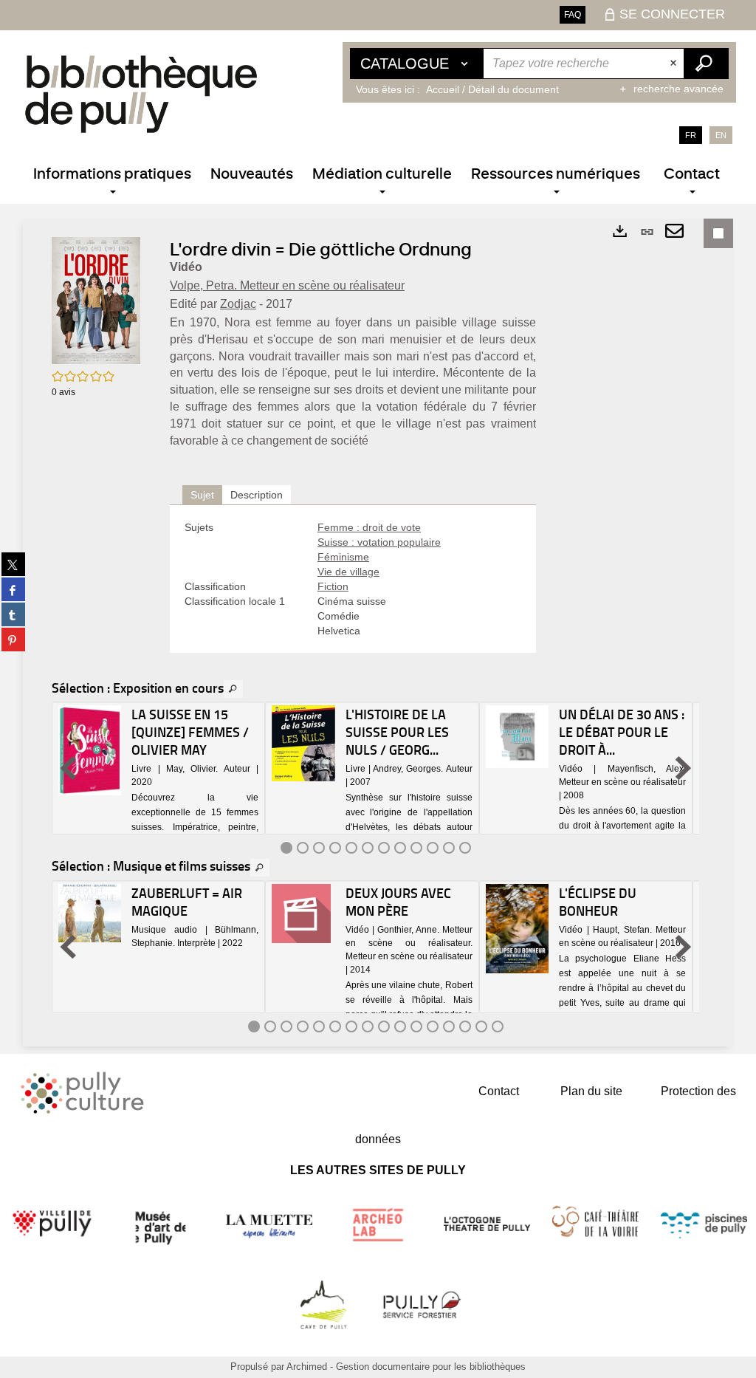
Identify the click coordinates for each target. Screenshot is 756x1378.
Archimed (306, 1366)
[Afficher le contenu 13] (449, 1026)
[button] (96, 300)
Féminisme (343, 557)
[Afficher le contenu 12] (465, 848)
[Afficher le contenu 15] (481, 1026)
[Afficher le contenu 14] (465, 1026)
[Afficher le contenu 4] (335, 848)
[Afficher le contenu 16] (498, 1026)
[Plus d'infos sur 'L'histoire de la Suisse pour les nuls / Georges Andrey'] (303, 743)
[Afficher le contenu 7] (384, 848)
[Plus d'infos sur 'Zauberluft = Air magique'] (89, 913)
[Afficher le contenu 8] (400, 848)
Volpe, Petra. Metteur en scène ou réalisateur (287, 285)
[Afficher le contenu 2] (303, 848)
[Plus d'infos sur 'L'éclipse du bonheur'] (517, 929)
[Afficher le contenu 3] (319, 848)
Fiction (332, 586)
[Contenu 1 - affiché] (286, 848)
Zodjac (238, 304)
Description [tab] (256, 495)
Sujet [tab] (202, 495)
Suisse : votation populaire (379, 542)
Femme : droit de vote (369, 527)
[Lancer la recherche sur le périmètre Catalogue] (706, 63)
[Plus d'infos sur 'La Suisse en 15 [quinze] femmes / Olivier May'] (89, 750)
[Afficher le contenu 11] (449, 848)
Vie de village (348, 571)
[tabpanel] (353, 579)
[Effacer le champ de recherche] (675, 63)
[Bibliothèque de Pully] (141, 93)
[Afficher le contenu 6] (368, 848)
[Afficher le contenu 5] (351, 848)
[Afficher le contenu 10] (433, 848)
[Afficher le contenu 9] (416, 848)
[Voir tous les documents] (233, 689)
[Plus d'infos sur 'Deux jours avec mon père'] (303, 913)
